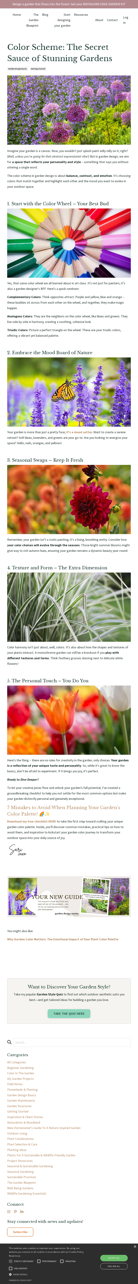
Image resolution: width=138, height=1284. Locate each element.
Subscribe (20, 1232)
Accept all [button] (114, 1258)
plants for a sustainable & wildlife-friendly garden (41, 1155)
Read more (14, 1255)
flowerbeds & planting (22, 1089)
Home (17, 15)
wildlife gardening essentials (26, 1193)
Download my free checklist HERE (31, 821)
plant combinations (20, 1139)
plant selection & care (22, 1144)
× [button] (135, 1246)
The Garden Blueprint (32, 20)
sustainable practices (21, 1177)
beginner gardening (20, 1068)
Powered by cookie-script (20, 1280)
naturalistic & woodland (23, 1122)
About (99, 20)
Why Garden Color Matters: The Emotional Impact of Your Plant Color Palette (62, 939)
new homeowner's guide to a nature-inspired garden (43, 1128)
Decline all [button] (114, 1266)
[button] (48, 1274)
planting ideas (17, 1150)
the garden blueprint (21, 1182)
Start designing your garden (62, 20)
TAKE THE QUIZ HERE (69, 1014)
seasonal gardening (20, 1172)
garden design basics (17, 69)
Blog (45, 15)
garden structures (19, 1106)
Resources (81, 15)
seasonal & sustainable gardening (30, 1166)
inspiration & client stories (25, 1117)
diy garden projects (20, 1079)
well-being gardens (20, 1188)
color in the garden (20, 1073)
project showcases (20, 1161)
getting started (38, 69)
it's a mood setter (79, 432)
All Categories (16, 1062)
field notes (15, 1084)
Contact (112, 20)
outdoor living (17, 1133)
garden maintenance (21, 1100)
